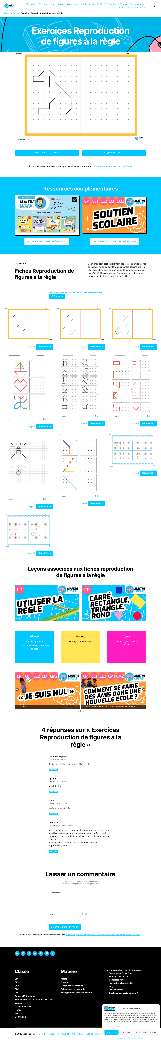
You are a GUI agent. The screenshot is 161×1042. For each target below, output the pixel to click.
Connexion (140, 7)
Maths (64, 979)
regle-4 (32, 427)
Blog (111, 986)
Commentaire (55, 892)
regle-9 (136, 473)
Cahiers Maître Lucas (68, 4)
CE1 (33, 4)
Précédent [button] (17, 689)
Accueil (7, 13)
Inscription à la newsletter (121, 983)
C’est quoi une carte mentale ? (123, 993)
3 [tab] (83, 711)
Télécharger (57, 296)
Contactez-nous (117, 980)
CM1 (46, 4)
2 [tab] (80, 711)
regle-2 (84, 347)
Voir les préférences (146, 1032)
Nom (51, 914)
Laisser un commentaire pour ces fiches (112, 166)
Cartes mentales (137, 4)
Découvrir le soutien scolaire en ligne (114, 241)
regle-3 (136, 347)
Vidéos (123, 4)
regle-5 (84, 424)
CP (27, 4)
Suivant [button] (143, 689)
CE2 (39, 4)
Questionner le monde (72, 985)
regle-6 (136, 424)
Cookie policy (121, 1038)
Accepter (111, 1032)
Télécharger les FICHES (47, 153)
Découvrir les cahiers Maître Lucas (47, 241)
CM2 (53, 4)
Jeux (130, 7)
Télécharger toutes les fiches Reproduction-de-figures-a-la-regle (75, 292)
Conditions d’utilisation (97, 1034)
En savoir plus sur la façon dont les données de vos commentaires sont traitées (103, 934)
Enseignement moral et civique (76, 992)
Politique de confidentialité (136, 1038)
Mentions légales (46, 1034)
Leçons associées (114, 153)
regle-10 (31, 553)
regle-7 (32, 507)
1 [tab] (78, 711)
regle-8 (84, 503)
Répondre (53, 770)
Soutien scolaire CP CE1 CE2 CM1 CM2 (99, 4)
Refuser (127, 1032)
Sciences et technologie (73, 989)
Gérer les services (115, 1026)
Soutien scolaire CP (118, 976)
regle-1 (32, 347)
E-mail (84, 914)
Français (65, 982)
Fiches (122, 7)
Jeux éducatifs (116, 990)
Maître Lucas (28, 1034)
